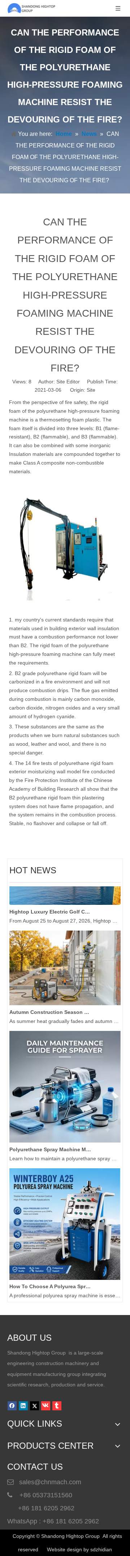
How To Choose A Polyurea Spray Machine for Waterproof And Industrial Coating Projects (50, 1282)
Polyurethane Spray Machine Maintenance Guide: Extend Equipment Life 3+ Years (50, 1145)
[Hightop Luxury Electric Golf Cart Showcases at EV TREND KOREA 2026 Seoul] (65, 899)
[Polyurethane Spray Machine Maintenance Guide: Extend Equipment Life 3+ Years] (65, 1137)
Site (91, 390)
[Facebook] (12, 1405)
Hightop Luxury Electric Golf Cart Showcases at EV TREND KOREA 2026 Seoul (50, 908)
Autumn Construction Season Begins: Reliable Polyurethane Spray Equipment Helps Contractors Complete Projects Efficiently (50, 1008)
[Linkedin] (23, 1405)
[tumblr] (56, 1405)
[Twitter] (34, 1405)
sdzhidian (101, 1549)
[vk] (45, 1405)
